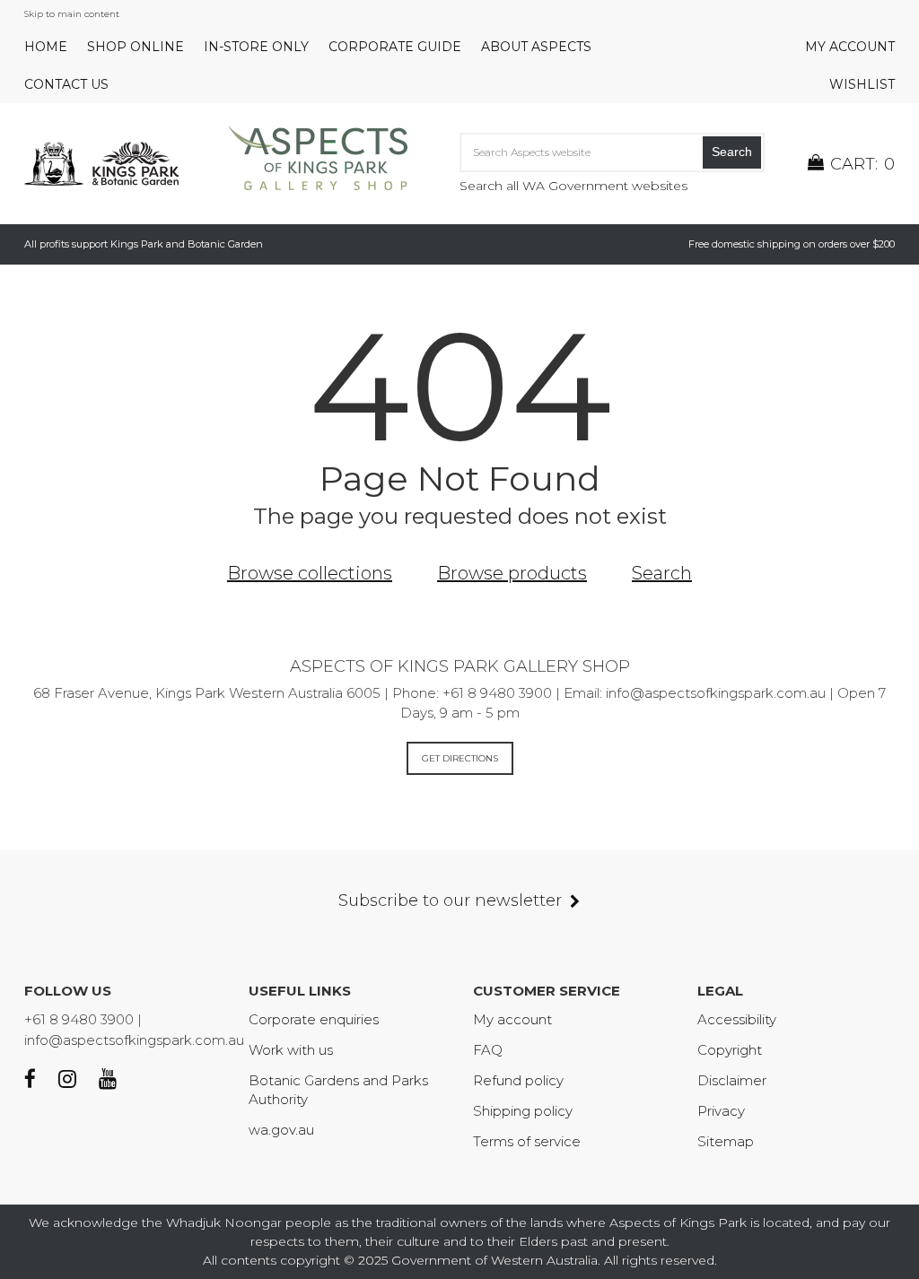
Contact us (66, 84)
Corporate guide (394, 47)
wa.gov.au (281, 1129)
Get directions (460, 758)
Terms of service (527, 1141)
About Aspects (536, 47)
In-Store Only (256, 47)
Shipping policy (523, 1110)
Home (45, 47)
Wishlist (862, 84)
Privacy (721, 1110)
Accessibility (736, 1019)
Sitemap (725, 1141)
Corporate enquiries (314, 1019)
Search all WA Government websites (573, 186)
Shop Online (135, 47)
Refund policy (518, 1080)
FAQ (488, 1049)
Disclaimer (731, 1080)
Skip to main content (71, 14)
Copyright (729, 1049)
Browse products (512, 573)
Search (732, 151)
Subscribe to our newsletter (450, 900)
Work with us (291, 1049)
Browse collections (309, 573)
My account (850, 47)
